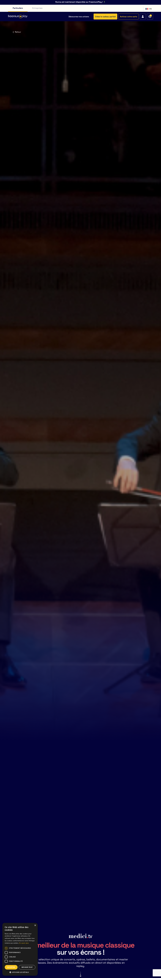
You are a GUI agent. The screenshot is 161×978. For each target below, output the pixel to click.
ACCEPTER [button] (11, 967)
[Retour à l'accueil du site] (17, 16)
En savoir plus (24, 943)
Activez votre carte (128, 16)
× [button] (35, 925)
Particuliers (18, 8)
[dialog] (20, 949)
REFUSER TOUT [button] (27, 967)
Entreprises (37, 8)
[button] (20, 972)
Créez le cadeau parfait (105, 16)
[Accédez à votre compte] (143, 16)
